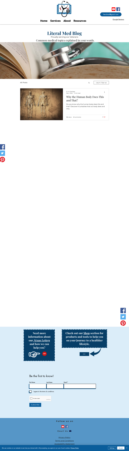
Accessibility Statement (64, 444)
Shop (86, 333)
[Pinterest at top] (123, 323)
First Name (32, 382)
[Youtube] (113, 9)
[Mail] (70, 431)
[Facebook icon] (66, 426)
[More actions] (105, 92)
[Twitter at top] (123, 316)
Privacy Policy (64, 438)
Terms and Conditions (64, 441)
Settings (112, 448)
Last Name (49, 382)
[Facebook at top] (118, 9)
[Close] (127, 447)
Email (65, 382)
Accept (121, 448)
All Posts (23, 83)
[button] (89, 83)
